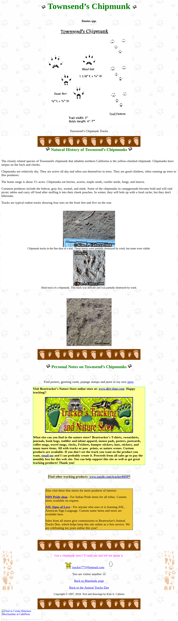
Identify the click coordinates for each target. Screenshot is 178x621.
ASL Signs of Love (57, 507)
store (130, 382)
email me (47, 455)
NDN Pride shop (56, 497)
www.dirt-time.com (111, 388)
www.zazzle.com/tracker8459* (109, 476)
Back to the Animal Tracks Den (89, 587)
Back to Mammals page (89, 581)
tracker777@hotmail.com (88, 567)
